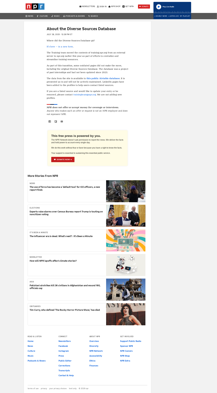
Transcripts (64, 370)
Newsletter (36, 257)
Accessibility (95, 356)
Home (30, 341)
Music (57, 16)
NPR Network (96, 351)
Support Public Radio (130, 341)
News (30, 16)
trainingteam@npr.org (84, 94)
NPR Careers (126, 351)
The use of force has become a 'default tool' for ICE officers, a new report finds (65, 188)
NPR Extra (125, 360)
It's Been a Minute (39, 232)
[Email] (62, 121)
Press (61, 356)
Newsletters (88, 6)
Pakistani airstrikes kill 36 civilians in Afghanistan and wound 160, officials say (65, 287)
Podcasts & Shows (75, 16)
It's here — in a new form (60, 46)
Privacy (44, 388)
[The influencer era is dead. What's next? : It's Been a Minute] (125, 240)
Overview (94, 341)
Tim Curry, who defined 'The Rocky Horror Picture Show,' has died (65, 309)
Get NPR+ (129, 6)
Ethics (92, 360)
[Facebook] (50, 121)
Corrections (64, 365)
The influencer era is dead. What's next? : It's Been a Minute (61, 236)
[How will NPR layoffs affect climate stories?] (125, 265)
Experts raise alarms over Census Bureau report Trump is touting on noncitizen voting (66, 213)
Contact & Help (66, 375)
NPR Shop (116, 6)
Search (94, 16)
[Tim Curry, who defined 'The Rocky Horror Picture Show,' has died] (125, 314)
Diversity (94, 346)
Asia (32, 282)
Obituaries (35, 306)
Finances (93, 365)
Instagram (64, 351)
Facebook (63, 346)
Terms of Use (33, 388)
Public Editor (65, 360)
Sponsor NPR (126, 346)
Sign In (103, 6)
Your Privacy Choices (58, 388)
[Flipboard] (56, 121)
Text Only (73, 388)
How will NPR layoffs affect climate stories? (53, 260)
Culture (44, 16)
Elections (35, 208)
